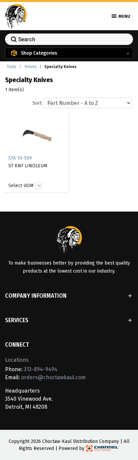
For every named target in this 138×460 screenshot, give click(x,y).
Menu (124, 16)
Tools (11, 66)
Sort (37, 103)
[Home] (16, 15)
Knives (31, 66)
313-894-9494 (40, 369)
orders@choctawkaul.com (53, 377)
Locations (17, 360)
